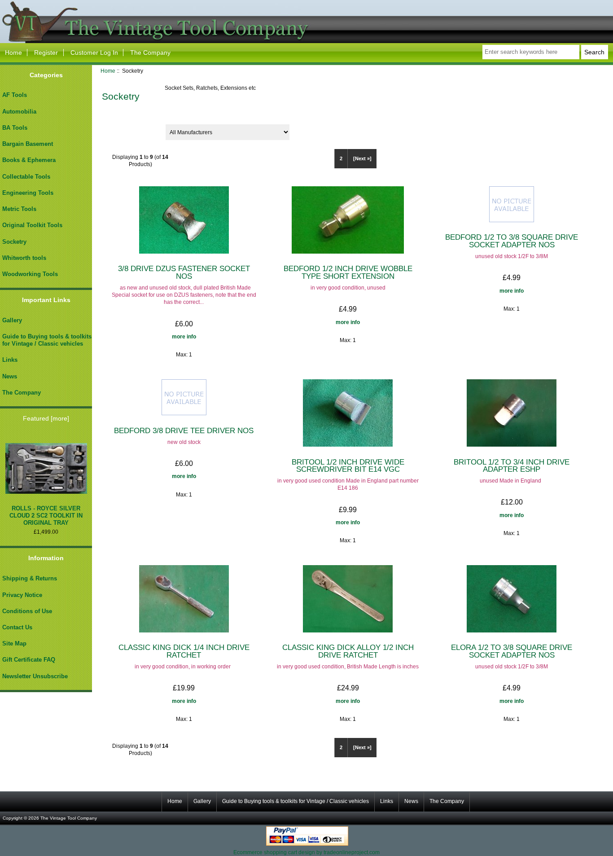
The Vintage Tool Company (68, 818)
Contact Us (17, 627)
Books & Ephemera (29, 160)
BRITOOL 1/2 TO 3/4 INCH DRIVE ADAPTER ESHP (511, 465)
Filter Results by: (128, 129)
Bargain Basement (27, 143)
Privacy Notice (22, 595)
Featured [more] (46, 418)
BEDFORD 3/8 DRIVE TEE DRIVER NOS (184, 430)
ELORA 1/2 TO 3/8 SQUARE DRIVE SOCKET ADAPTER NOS (511, 651)
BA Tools (14, 127)
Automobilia (19, 111)
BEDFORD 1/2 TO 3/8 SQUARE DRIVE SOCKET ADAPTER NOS (511, 241)
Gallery (12, 320)
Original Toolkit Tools (32, 225)
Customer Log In (94, 52)
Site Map (14, 643)
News (9, 376)
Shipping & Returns (29, 578)
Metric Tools (19, 209)
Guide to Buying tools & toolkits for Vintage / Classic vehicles (47, 340)
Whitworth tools (24, 258)
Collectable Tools (26, 176)
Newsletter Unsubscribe (35, 676)
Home (13, 52)
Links (10, 359)
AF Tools (14, 95)
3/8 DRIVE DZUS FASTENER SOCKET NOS (184, 272)
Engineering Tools (27, 192)
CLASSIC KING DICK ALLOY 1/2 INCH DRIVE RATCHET (348, 651)
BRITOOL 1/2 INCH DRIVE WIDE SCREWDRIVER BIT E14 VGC (348, 465)
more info (184, 336)
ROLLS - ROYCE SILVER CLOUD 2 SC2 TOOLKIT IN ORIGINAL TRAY (46, 515)
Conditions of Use (27, 611)
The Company (150, 52)
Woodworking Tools (30, 274)
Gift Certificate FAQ (28, 659)
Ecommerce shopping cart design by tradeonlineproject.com (306, 852)
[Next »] (362, 158)
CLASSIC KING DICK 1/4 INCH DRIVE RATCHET (184, 651)
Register (46, 52)
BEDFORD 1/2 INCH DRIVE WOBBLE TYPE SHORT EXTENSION (348, 272)
